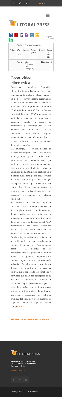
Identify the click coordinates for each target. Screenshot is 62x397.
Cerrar (51, 39)
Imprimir (49, 36)
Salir (43, 3)
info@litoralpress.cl (19, 370)
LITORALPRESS (33, 24)
